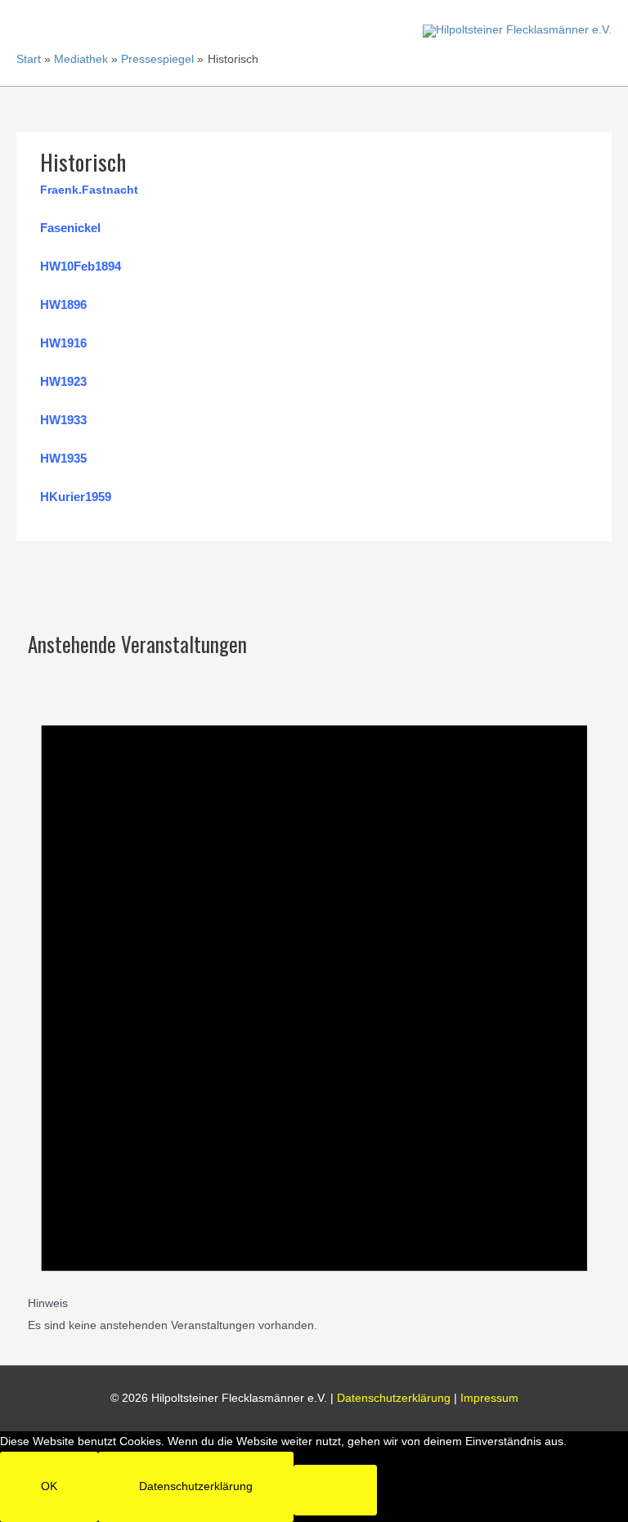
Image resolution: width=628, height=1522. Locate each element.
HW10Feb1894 (80, 266)
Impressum (489, 1398)
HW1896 (63, 304)
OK (49, 1486)
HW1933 (63, 420)
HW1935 (63, 458)
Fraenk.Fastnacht (89, 190)
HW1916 (63, 343)
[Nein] (335, 1490)
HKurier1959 (75, 497)
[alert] (314, 997)
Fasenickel (70, 228)
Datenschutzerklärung (394, 1398)
